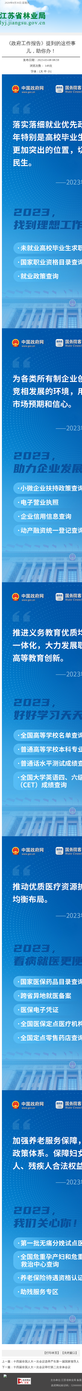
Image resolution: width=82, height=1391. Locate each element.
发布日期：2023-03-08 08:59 (41, 60)
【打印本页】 (51, 1352)
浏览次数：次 (41, 65)
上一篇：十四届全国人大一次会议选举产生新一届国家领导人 (40, 1361)
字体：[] (41, 71)
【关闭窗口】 (69, 1352)
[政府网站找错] (24, 1380)
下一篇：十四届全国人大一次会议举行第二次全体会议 (36, 1367)
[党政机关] (5, 1375)
